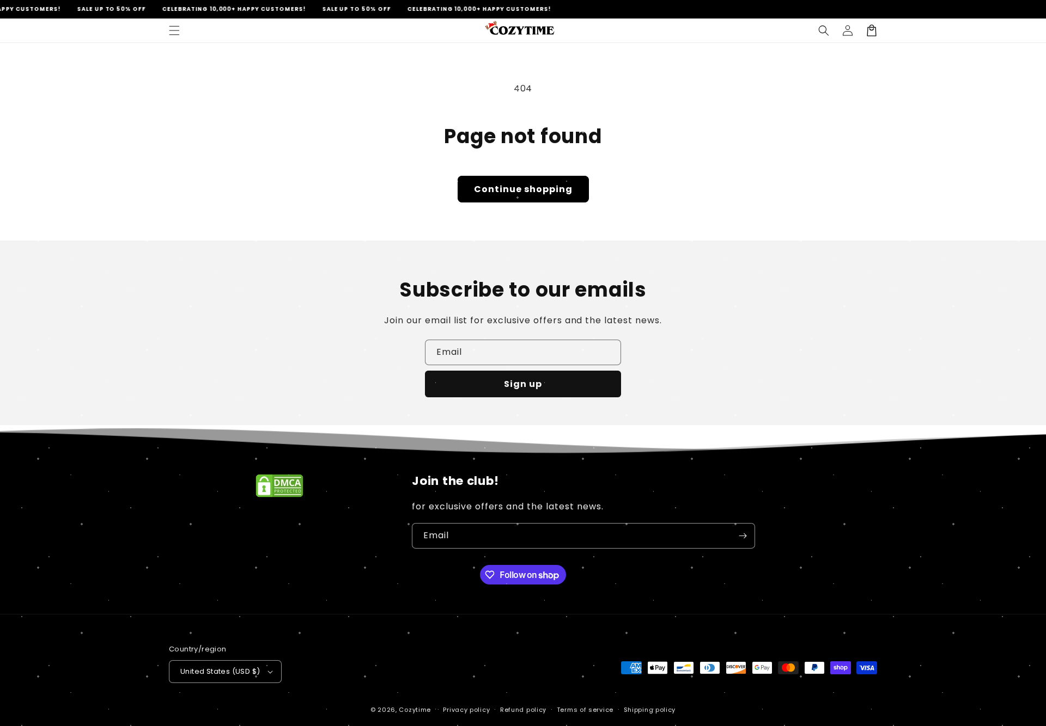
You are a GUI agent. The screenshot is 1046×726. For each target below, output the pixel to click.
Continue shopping (523, 189)
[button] (174, 30)
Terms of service (585, 709)
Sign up (523, 384)
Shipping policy (650, 709)
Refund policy (523, 709)
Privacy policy (466, 709)
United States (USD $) (220, 671)
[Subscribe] (743, 536)
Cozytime (415, 709)
